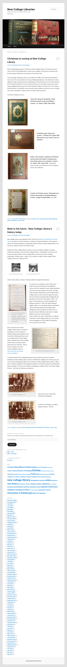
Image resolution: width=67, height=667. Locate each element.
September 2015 (11, 580)
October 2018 (10, 520)
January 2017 (10, 552)
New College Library (21, 219)
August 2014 (10, 602)
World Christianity (39, 493)
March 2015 (10, 589)
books (34, 467)
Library (14, 219)
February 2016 (11, 571)
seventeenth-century (21, 487)
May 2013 (9, 630)
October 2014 (10, 598)
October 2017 (10, 535)
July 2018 (9, 524)
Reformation (21, 484)
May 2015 (9, 585)
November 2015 (11, 576)
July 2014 (9, 604)
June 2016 (10, 563)
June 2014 (10, 606)
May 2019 (9, 515)
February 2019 (11, 517)
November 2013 (11, 619)
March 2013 (10, 634)
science (55, 484)
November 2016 (11, 556)
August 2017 (10, 539)
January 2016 (10, 572)
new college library (39, 427)
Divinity (33, 427)
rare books (12, 483)
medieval (29, 477)
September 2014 (11, 600)
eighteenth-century (13, 474)
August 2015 (10, 582)
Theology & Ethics (22, 490)
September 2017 (11, 537)
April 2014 (10, 609)
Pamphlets (54, 480)
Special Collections (12, 220)
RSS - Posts (10, 452)
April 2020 (10, 511)
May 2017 (9, 545)
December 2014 (11, 595)
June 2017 (10, 543)
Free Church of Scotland (25, 474)
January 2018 (10, 532)
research (45, 483)
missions (35, 477)
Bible (16, 467)
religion (28, 484)
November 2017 (11, 533)
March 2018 (10, 530)
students (47, 427)
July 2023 (9, 504)
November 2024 (11, 502)
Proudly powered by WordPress (33, 661)
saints (51, 484)
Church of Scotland (25, 470)
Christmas (33, 219)
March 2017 (10, 548)
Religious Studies (36, 484)
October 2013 (10, 621)
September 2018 (11, 522)
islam (48, 474)
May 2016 (9, 565)
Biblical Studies (25, 467)
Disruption (27, 427)
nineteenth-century (38, 480)
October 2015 (10, 578)
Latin (14, 477)
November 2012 (11, 641)
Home (9, 46)
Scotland (10, 487)
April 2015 (10, 587)
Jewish (52, 474)
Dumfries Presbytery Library (47, 471)
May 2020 (9, 509)
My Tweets (10, 460)
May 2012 (9, 652)
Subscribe (12, 444)
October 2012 (10, 643)
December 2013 (11, 617)
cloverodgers (26, 65)
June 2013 (10, 628)
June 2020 (10, 507)
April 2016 (10, 567)
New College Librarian (21, 9)
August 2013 (10, 624)
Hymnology (42, 219)
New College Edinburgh (51, 219)
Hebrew (38, 474)
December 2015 (11, 574)
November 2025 (11, 500)
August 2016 (10, 559)
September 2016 (11, 558)
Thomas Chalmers (34, 490)
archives (22, 427)
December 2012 (11, 639)
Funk (38, 219)
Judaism (9, 477)
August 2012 (10, 647)
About (14, 46)
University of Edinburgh (19, 492)
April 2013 (10, 632)
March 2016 (10, 569)
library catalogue (21, 477)
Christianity (43, 467)
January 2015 (10, 593)
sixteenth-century (35, 487)
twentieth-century (45, 490)
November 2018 (11, 519)
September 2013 (11, 622)
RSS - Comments (12, 453)
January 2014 (10, 615)
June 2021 (10, 506)
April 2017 (10, 546)
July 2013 (9, 626)
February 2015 (11, 591)
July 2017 (9, 541)
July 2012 (9, 648)
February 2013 (11, 635)
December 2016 (11, 554)
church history (12, 471)
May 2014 (9, 608)
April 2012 (10, 654)
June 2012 (10, 650)
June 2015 (10, 583)
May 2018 (9, 526)
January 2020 (10, 513)
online (48, 480)
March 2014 (10, 611)
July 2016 (9, 561)
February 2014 (11, 613)
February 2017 (11, 550)
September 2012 (11, 645)
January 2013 (10, 637)
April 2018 (10, 528)
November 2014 (11, 596)
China (38, 467)
